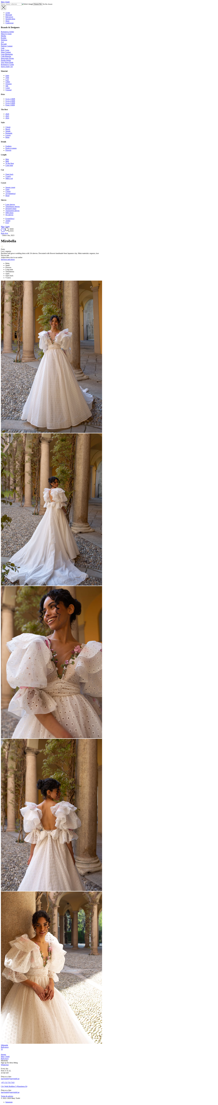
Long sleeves (10, 204)
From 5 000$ (10, 105)
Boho (7, 137)
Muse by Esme (6, 34)
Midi (7, 161)
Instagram (8, 1102)
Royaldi (4, 44)
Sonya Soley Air (7, 67)
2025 (7, 116)
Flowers (8, 150)
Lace (7, 80)
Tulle (7, 78)
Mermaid (8, 15)
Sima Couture (6, 52)
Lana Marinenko (7, 54)
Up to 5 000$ (10, 103)
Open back (9, 174)
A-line (7, 13)
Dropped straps (10, 209)
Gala (2, 48)
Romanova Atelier (7, 32)
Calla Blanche (6, 56)
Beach (7, 129)
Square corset (10, 187)
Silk (6, 86)
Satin (7, 76)
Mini (7, 159)
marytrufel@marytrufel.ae (10, 1079)
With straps (9, 213)
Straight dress (10, 19)
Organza (8, 84)
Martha (3, 36)
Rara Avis (4, 233)
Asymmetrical (10, 194)
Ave (2, 42)
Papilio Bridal (6, 60)
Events (9, 219)
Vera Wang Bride (7, 62)
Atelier (7, 221)
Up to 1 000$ (10, 99)
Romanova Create (7, 64)
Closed (7, 191)
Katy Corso (5, 50)
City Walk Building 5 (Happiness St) (14, 1086)
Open (7, 189)
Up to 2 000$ (10, 101)
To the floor (9, 163)
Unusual (8, 90)
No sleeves (9, 215)
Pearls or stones (11, 148)
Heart (7, 196)
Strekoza (4, 40)
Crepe (7, 88)
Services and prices (8, 259)
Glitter (7, 82)
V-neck (8, 176)
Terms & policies (7, 1096)
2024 (7, 118)
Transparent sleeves (12, 211)
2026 (7, 114)
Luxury (8, 135)
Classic (8, 127)
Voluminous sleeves (12, 206)
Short (7, 21)
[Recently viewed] (3, 231)
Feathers (8, 146)
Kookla (3, 38)
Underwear (9, 23)
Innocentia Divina (7, 58)
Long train (9, 165)
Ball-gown (9, 17)
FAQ (7, 223)
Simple (7, 131)
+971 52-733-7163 (7, 1082)
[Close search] (3, 7)
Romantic (8, 133)
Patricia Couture (6, 46)
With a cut (9, 178)
